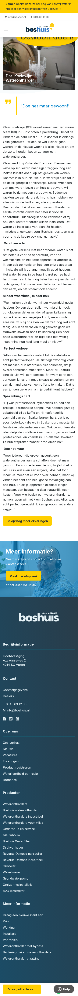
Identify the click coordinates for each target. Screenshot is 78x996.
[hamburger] (6, 29)
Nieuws (8, 749)
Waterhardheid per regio (20, 774)
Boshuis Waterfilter (16, 841)
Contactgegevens (15, 690)
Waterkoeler (11, 872)
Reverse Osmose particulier (22, 854)
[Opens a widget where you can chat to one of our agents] (63, 989)
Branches (10, 780)
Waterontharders (15, 804)
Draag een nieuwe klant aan (23, 915)
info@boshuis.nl (16, 17)
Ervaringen (11, 761)
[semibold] (40, 29)
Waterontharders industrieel (23, 816)
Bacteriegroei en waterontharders (27, 952)
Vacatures (10, 755)
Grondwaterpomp (15, 878)
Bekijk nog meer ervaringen (27, 521)
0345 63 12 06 (39, 17)
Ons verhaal (11, 743)
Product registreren (17, 767)
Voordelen (10, 940)
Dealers (8, 696)
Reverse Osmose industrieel (23, 860)
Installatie (9, 934)
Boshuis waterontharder (20, 810)
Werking (9, 927)
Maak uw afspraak (23, 576)
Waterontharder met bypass (23, 946)
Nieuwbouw (11, 835)
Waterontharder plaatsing (21, 958)
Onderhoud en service (19, 829)
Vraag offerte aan (21, 989)
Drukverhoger (13, 847)
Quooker (9, 866)
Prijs (6, 921)
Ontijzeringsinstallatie (18, 885)
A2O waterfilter (14, 891)
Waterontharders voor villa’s (23, 823)
